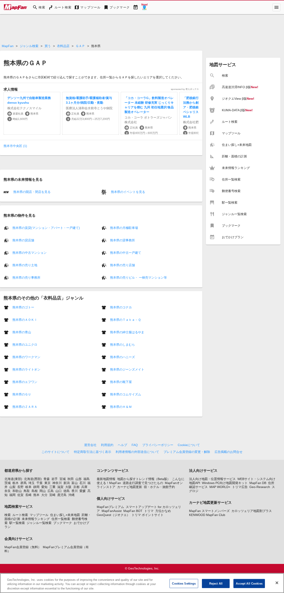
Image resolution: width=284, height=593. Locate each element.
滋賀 (60, 487)
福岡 (12, 495)
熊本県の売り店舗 (122, 265)
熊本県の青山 (21, 332)
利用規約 (107, 445)
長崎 (28, 495)
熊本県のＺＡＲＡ (24, 406)
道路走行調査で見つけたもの (143, 483)
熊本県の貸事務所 (122, 240)
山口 (58, 491)
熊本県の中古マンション (29, 252)
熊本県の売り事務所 (26, 277)
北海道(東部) (13, 479)
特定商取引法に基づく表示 (92, 452)
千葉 (39, 483)
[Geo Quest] (144, 7)
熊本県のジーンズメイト (127, 369)
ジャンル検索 (29, 46)
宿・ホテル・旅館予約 (159, 487)
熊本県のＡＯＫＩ (24, 319)
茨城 (7, 483)
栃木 (15, 483)
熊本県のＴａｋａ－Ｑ (125, 319)
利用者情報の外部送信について (137, 452)
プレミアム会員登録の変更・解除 (187, 452)
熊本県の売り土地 (24, 265)
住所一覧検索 (60, 519)
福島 (86, 479)
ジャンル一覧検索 (39, 523)
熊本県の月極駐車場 (124, 227)
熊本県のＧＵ (21, 394)
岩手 (54, 479)
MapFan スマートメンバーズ (209, 511)
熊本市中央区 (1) (15, 146)
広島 (50, 491)
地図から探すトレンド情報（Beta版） (143, 479)
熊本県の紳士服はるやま (127, 332)
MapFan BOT (132, 511)
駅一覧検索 (17, 523)
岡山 (42, 491)
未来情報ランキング (36, 519)
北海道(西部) (33, 479)
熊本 (36, 495)
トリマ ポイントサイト (148, 515)
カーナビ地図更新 (129, 487)
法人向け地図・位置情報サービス (212, 479)
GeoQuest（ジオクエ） (113, 515)
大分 (44, 495)
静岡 (36, 487)
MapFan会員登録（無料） (22, 547)
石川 (82, 483)
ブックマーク (62, 523)
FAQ (135, 445)
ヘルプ (122, 445)
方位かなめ (163, 511)
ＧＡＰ (80, 46)
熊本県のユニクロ (24, 344)
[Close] (277, 583)
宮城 (62, 479)
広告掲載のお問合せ (229, 452)
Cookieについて (189, 445)
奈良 (7, 491)
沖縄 (71, 495)
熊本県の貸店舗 (23, 240)
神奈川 (57, 483)
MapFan (8, 46)
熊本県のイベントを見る (127, 192)
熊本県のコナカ (121, 307)
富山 (74, 483)
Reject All (216, 583)
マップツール (39, 515)
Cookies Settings (184, 583)
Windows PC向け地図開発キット (225, 483)
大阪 (68, 487)
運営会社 (90, 445)
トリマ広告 (240, 487)
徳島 (66, 491)
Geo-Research (259, 487)
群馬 (23, 483)
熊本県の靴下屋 (121, 381)
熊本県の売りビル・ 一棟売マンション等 (138, 277)
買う (48, 46)
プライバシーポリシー (157, 445)
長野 (20, 487)
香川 (74, 491)
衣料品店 (63, 46)
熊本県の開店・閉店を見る (31, 192)
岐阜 (28, 487)
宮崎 (52, 495)
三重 (52, 487)
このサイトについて (55, 452)
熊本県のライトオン (26, 369)
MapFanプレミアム (110, 507)
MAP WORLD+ (219, 487)
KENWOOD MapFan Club (207, 515)
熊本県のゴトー (23, 307)
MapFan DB (257, 483)
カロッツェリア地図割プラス (251, 511)
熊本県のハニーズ (122, 357)
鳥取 (27, 491)
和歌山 (17, 491)
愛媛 (82, 491)
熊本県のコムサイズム (125, 394)
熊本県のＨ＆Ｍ (121, 406)
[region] (142, 583)
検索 (7, 515)
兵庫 (84, 487)
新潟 (66, 483)
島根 (35, 491)
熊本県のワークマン (26, 357)
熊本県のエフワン (24, 381)
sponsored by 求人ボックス (185, 89)
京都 (76, 487)
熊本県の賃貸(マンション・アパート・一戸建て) (46, 227)
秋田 (70, 479)
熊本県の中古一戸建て (125, 252)
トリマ (149, 511)
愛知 (44, 487)
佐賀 (20, 495)
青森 (46, 479)
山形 (78, 479)
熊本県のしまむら (122, 344)
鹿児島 (62, 495)
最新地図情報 (106, 479)
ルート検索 (20, 515)
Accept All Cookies (249, 583)
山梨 (12, 487)
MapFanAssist (112, 511)
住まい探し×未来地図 (65, 515)
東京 (47, 483)
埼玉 (31, 483)
